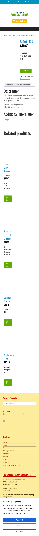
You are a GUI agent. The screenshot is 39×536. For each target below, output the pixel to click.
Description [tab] (9, 84)
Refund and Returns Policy (11, 465)
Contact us (6, 490)
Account (10, 2)
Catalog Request (8, 451)
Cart (19, 2)
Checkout (28, 2)
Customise (19, 526)
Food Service (12, 35)
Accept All (19, 520)
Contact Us (6, 454)
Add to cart (25, 71)
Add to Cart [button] (7, 199)
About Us (6, 445)
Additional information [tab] (23, 84)
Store (5, 448)
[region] (19, 517)
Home (5, 35)
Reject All (19, 532)
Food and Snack (22, 35)
